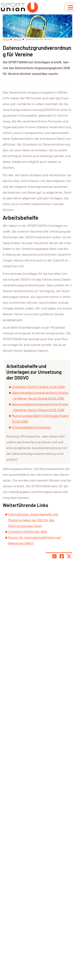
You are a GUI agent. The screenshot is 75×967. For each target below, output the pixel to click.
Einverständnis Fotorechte (31, 427)
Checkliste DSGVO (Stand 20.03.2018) (38, 387)
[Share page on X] (69, 556)
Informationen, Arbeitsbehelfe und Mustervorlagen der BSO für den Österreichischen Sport (33, 520)
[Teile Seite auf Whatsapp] (54, 556)
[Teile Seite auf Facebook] (61, 556)
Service (17, 39)
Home (6, 39)
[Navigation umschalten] (70, 7)
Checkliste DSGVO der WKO (27, 532)
